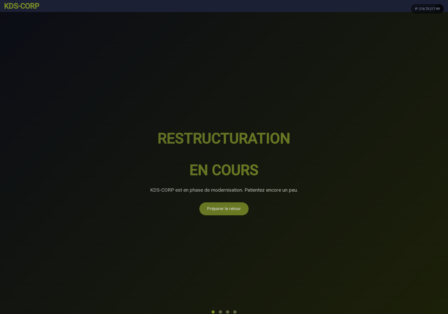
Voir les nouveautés (282, 192)
